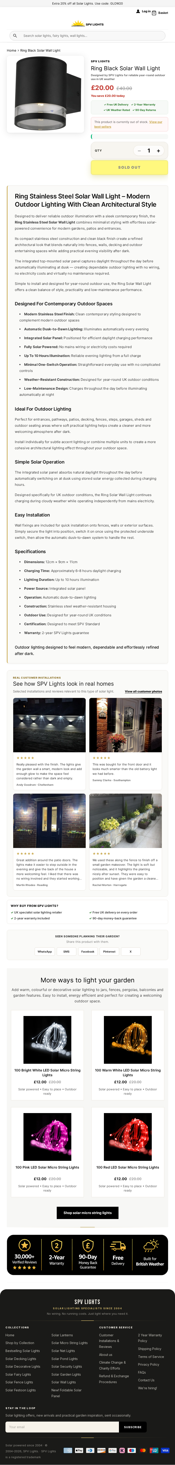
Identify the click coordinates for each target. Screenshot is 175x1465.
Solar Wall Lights (63, 1382)
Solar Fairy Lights (18, 1374)
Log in (146, 11)
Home (12, 50)
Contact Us (146, 1380)
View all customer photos (143, 691)
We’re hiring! (147, 1388)
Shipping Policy (149, 1349)
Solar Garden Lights (66, 1374)
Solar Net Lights (63, 1351)
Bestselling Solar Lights (22, 1351)
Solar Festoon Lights (20, 1390)
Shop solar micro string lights (88, 1213)
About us (105, 1355)
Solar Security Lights (66, 1366)
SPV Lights (30, 1451)
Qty (98, 150)
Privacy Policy (148, 1364)
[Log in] (138, 11)
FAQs (142, 1372)
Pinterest (109, 951)
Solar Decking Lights (20, 1359)
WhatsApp (45, 951)
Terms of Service (151, 1357)
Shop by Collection (19, 1343)
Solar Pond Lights (64, 1359)
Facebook (87, 951)
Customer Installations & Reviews (109, 1341)
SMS (66, 951)
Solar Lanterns (62, 1335)
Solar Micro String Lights (69, 1343)
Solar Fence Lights (19, 1382)
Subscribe (133, 1427)
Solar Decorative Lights (22, 1366)
